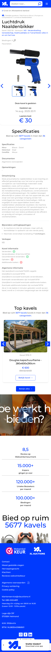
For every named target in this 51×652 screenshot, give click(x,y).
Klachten (6, 572)
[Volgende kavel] (49, 86)
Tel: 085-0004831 (10, 600)
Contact (6, 562)
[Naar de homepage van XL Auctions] (5, 4)
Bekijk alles (24, 389)
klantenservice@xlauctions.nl (16, 596)
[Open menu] (46, 4)
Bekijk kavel (24, 378)
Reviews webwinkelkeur (13, 576)
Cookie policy (8, 590)
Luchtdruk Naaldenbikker (23, 17)
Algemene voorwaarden (12, 162)
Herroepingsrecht (10, 569)
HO (25, 30)
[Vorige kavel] (2, 86)
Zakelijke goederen (12, 15)
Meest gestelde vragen (13, 565)
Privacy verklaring (10, 586)
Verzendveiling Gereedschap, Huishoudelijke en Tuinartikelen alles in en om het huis (25, 32)
